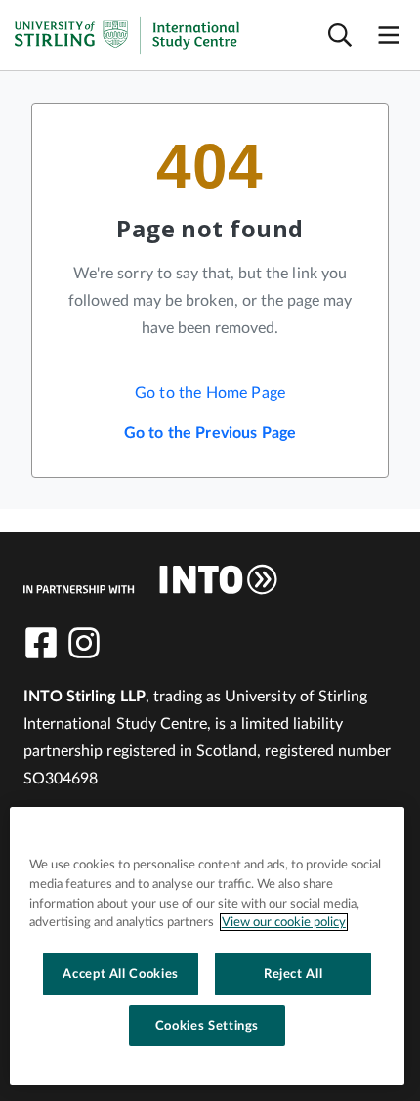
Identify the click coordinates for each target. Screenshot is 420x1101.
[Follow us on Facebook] (41, 642)
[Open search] (340, 36)
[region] (207, 946)
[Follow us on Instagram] (84, 642)
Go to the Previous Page (210, 433)
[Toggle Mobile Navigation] (388, 36)
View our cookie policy (284, 922)
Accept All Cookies (121, 974)
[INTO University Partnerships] (150, 579)
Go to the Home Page (210, 393)
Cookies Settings (207, 1026)
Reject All (293, 974)
